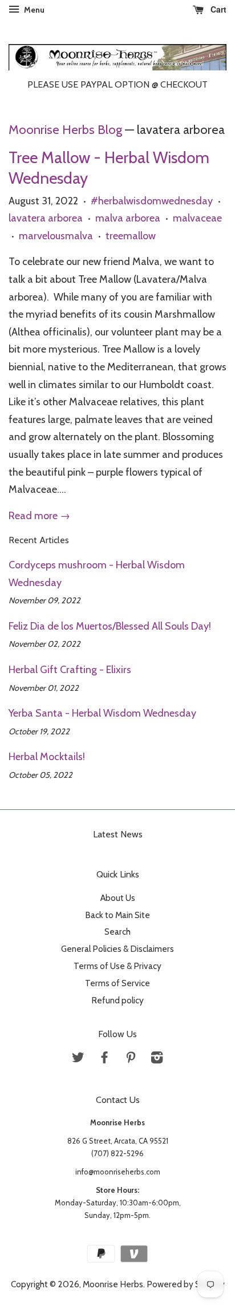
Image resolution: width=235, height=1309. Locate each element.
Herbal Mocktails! (47, 756)
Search (117, 931)
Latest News (118, 834)
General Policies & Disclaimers (117, 948)
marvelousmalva (56, 236)
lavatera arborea (46, 218)
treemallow (131, 236)
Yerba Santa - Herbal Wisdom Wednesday (102, 713)
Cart (217, 9)
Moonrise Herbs (113, 1284)
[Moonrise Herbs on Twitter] (78, 1059)
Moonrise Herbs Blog (65, 129)
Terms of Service (117, 983)
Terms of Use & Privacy (117, 965)
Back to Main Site (117, 914)
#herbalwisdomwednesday (152, 201)
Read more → (39, 515)
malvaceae (197, 218)
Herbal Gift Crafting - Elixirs (70, 669)
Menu (33, 10)
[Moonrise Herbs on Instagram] (157, 1059)
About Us (117, 897)
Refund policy (117, 1000)
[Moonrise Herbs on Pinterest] (130, 1059)
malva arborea (127, 218)
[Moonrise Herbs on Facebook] (104, 1059)
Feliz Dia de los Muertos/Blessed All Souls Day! (110, 626)
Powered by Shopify (186, 1284)
